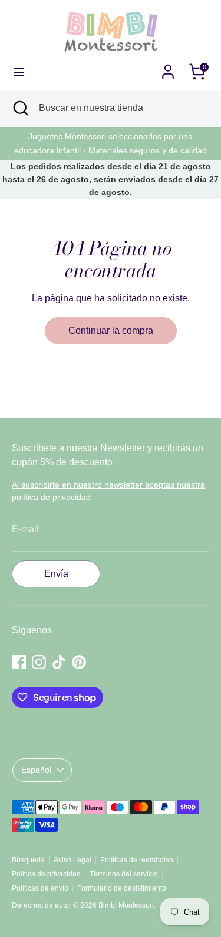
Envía (56, 574)
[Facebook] (19, 662)
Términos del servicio (124, 874)
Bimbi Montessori (126, 905)
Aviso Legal (72, 860)
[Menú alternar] (19, 71)
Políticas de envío (40, 888)
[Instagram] (39, 662)
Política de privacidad (46, 874)
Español (36, 769)
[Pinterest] (79, 662)
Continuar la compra (110, 330)
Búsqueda (28, 860)
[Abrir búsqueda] (19, 108)
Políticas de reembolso (136, 860)
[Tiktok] (59, 662)
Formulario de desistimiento (121, 888)
